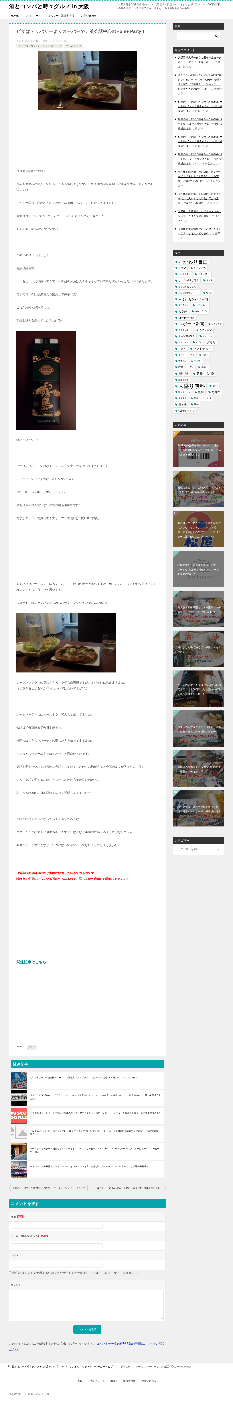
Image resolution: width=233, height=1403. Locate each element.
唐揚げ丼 (183, 373)
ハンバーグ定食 (205, 342)
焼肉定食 (182, 398)
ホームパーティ (73, 46)
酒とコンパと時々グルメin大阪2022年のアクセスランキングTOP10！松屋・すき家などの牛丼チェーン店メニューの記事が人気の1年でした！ (199, 529)
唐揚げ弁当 (183, 380)
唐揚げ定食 (205, 373)
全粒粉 (197, 361)
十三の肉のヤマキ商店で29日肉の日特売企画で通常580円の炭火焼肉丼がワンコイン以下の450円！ (199, 689)
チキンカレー (184, 330)
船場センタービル (203, 398)
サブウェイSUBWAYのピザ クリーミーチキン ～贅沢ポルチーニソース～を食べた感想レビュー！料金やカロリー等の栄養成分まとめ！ (95, 1097)
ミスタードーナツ (186, 355)
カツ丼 (182, 311)
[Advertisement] (87, 141)
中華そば (182, 361)
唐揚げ (204, 367)
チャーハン (208, 336)
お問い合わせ (88, 15)
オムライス (183, 305)
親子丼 (182, 404)
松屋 (201, 392)
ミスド (205, 355)
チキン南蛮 (205, 330)
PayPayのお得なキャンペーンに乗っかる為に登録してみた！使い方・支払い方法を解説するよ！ (199, 450)
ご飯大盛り (204, 274)
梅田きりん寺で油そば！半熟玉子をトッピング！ (199, 649)
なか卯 (209, 293)
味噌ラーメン (186, 367)
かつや (182, 268)
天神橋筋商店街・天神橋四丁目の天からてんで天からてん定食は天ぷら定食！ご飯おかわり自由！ (199, 176)
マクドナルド (202, 348)
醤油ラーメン (186, 410)
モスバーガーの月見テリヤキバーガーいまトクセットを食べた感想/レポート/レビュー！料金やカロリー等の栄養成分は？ (91, 1166)
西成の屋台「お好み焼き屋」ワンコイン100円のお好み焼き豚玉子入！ (199, 490)
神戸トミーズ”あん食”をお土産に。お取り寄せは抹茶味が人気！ (129, 1188)
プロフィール (33, 15)
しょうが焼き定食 (188, 280)
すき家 (209, 280)
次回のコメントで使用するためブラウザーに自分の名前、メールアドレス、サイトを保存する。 (76, 1272)
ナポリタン (183, 342)
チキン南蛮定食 (186, 336)
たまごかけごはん (187, 286)
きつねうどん (200, 268)
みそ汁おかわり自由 (193, 299)
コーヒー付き (186, 317)
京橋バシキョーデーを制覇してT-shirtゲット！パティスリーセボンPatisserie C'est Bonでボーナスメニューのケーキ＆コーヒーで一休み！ (94, 1150)
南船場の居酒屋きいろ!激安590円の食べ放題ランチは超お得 (199, 769)
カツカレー (202, 305)
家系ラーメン (184, 392)
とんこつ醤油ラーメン (188, 293)
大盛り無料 (191, 386)
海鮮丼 (216, 392)
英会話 (31, 1047)
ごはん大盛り (184, 274)
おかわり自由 (193, 261)
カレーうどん (201, 311)
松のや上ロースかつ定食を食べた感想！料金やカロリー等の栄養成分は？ (199, 809)
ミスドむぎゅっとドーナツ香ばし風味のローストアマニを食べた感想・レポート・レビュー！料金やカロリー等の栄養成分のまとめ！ (95, 1115)
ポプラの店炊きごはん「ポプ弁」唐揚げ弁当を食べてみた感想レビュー (199, 729)
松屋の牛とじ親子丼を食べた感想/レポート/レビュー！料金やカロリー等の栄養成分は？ (200, 106)
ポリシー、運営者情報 (61, 15)
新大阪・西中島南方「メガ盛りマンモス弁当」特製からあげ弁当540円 (199, 609)
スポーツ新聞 (191, 323)
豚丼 (196, 404)
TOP (32, 1366)
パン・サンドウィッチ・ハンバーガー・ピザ (40, 46)
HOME (15, 15)
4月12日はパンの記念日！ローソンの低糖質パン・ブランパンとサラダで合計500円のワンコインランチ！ (83, 1077)
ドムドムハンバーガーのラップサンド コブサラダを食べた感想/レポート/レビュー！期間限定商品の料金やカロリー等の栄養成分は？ (95, 1132)
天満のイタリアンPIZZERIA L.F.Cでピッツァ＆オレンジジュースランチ (49, 1188)
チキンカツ (217, 324)
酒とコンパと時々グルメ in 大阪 (49, 6)
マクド (181, 348)
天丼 (215, 385)
